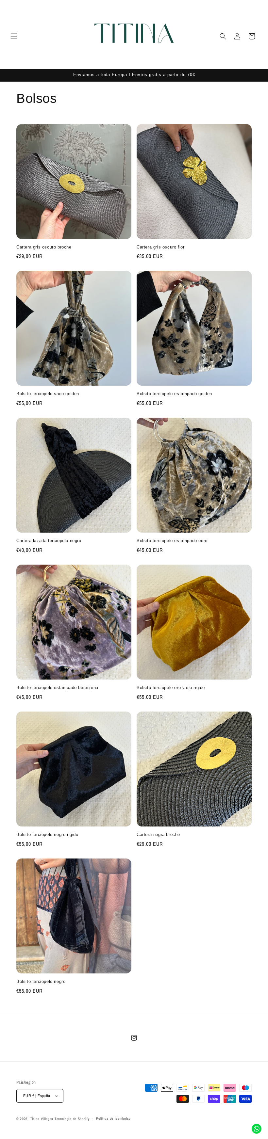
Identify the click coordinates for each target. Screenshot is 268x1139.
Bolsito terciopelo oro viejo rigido (171, 687)
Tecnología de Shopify (72, 1118)
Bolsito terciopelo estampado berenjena (57, 687)
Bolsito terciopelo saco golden (47, 393)
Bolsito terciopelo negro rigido (47, 834)
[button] (14, 36)
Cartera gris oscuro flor (160, 247)
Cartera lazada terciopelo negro (48, 540)
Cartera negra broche (158, 834)
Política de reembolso (113, 1118)
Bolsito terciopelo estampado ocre (172, 540)
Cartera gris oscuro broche (44, 247)
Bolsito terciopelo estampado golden (174, 393)
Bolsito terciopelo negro (40, 981)
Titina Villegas (42, 1118)
